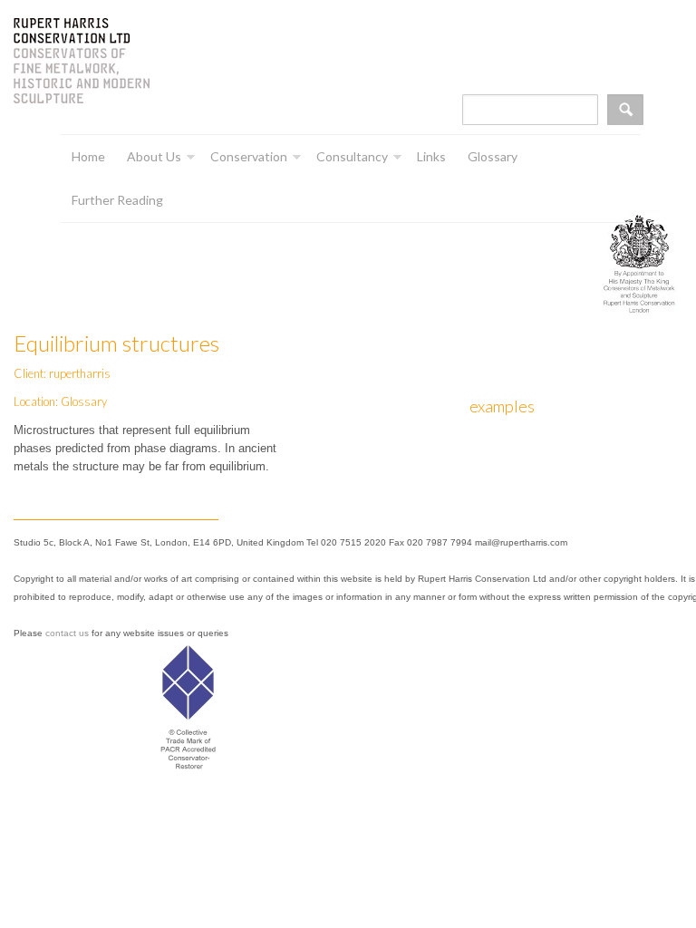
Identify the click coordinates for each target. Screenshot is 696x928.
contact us (67, 633)
